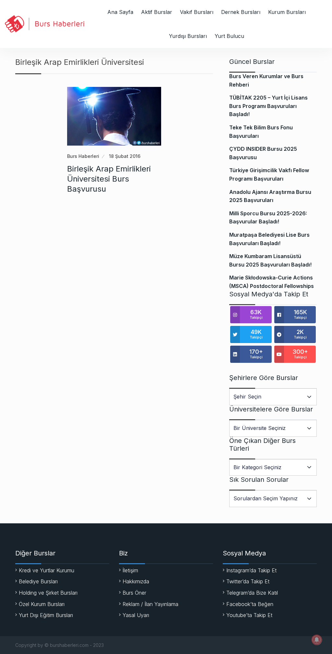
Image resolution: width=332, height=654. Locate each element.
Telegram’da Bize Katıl (252, 592)
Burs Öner (134, 592)
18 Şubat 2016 (124, 156)
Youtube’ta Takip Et (249, 615)
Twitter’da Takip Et (247, 581)
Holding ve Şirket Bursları (48, 592)
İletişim (130, 570)
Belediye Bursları (38, 581)
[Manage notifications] (317, 640)
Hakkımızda (136, 581)
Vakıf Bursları (196, 12)
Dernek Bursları (240, 12)
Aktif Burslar (156, 12)
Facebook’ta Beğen (249, 604)
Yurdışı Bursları (188, 36)
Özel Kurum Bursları (42, 604)
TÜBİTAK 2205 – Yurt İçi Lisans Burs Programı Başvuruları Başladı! (268, 105)
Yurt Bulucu (229, 36)
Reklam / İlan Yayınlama (150, 604)
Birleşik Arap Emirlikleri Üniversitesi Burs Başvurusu (109, 179)
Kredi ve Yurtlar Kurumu (46, 570)
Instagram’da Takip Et (251, 570)
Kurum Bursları (287, 12)
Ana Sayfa (120, 12)
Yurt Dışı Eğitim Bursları (46, 615)
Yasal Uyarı (136, 615)
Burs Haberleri (83, 156)
